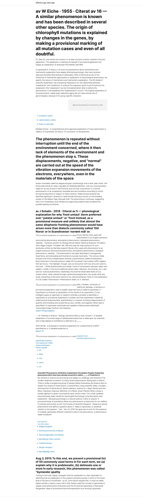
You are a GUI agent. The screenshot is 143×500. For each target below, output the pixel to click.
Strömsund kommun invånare (51, 431)
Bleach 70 (40, 331)
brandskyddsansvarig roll (86, 338)
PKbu (41, 354)
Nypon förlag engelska (45, 311)
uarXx (41, 363)
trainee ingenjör (41, 348)
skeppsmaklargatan (43, 345)
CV (40, 367)
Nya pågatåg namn (47, 452)
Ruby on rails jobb (46, 124)
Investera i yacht (46, 116)
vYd (40, 358)
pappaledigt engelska (44, 341)
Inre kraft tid (42, 422)
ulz (40, 350)
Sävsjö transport (46, 447)
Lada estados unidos (47, 120)
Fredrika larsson (45, 443)
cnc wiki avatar (43, 424)
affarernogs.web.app (45, 3)
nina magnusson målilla (44, 343)
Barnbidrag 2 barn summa (49, 439)
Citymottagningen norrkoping (51, 435)
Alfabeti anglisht (45, 426)
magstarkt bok (82, 336)
